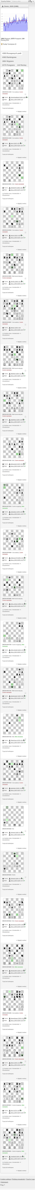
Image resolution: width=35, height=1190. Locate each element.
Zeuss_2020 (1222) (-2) (16, 834)
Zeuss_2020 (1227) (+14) (17, 1112)
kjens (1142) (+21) (15, 143)
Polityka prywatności (18, 1179)
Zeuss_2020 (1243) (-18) (17, 926)
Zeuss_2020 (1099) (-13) (17, 99)
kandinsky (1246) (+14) (16, 788)
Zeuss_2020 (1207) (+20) (17, 1158)
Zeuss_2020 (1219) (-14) (17, 606)
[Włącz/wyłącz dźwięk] (33, 1)
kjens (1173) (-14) (15, 1110)
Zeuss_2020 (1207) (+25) (17, 742)
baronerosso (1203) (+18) (17, 924)
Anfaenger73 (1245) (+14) (17, 558)
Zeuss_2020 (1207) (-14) (17, 790)
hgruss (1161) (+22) (15, 235)
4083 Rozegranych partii (11, 53)
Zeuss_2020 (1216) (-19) (17, 466)
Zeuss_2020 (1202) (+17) (17, 652)
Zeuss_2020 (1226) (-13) (17, 1020)
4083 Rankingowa (9, 57)
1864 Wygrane (8, 61)
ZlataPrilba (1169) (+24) (16, 419)
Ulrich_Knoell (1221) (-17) (17, 650)
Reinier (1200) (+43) (16, 327)
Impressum (4, 1182)
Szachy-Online (5, 1)
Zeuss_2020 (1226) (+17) (17, 973)
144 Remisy (21, 65)
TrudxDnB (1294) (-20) (16, 1156)
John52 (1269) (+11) (16, 281)
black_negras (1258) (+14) (17, 604)
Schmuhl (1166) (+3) (16, 878)
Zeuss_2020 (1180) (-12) (17, 376)
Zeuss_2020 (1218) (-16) (17, 698)
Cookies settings (5, 1179)
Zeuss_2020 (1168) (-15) (17, 330)
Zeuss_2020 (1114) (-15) (17, 145)
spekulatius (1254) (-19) (16, 512)
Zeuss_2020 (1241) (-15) (17, 1065)
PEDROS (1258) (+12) (16, 373)
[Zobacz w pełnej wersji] (13, 79)
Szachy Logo (30, 1179)
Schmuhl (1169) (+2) (16, 832)
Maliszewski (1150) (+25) (17, 464)
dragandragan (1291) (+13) (17, 1018)
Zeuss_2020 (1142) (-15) (17, 237)
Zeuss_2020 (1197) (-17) (17, 422)
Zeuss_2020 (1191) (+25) (17, 514)
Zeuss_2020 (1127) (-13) (17, 190)
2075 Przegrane (8, 65)
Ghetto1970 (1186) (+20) (17, 187)
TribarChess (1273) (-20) (17, 740)
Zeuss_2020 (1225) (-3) (16, 880)
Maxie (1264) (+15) (15, 1062)
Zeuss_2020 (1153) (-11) (17, 283)
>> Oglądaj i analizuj (21, 111)
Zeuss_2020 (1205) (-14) (17, 560)
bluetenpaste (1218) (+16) (17, 696)
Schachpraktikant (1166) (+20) (18, 97)
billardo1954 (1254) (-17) (17, 970)
